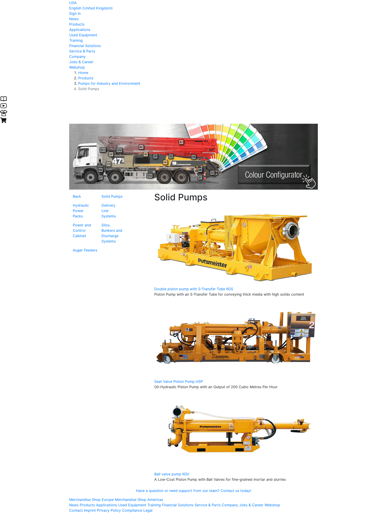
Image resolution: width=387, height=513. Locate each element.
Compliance (132, 510)
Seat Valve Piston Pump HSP (178, 381)
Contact (76, 510)
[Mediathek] (3, 105)
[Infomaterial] (3, 98)
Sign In (75, 13)
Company (77, 56)
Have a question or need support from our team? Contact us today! (193, 490)
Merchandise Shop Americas (139, 499)
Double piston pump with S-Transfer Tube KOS (193, 289)
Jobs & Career (81, 62)
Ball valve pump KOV (171, 474)
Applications (79, 29)
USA (73, 2)
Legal (148, 510)
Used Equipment (83, 35)
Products (76, 24)
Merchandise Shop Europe (92, 499)
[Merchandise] (3, 112)
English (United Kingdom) (91, 8)
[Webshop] (3, 119)
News (74, 19)
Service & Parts (82, 51)
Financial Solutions (85, 45)
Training (76, 40)
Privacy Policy (109, 510)
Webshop (77, 67)
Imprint (90, 510)
